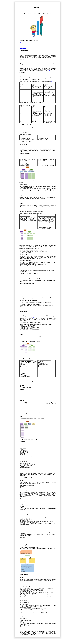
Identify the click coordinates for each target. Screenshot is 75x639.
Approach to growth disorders (25, 44)
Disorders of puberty (24, 43)
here (49, 70)
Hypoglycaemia (23, 48)
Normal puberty (23, 42)
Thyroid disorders (23, 45)
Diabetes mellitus (23, 47)
